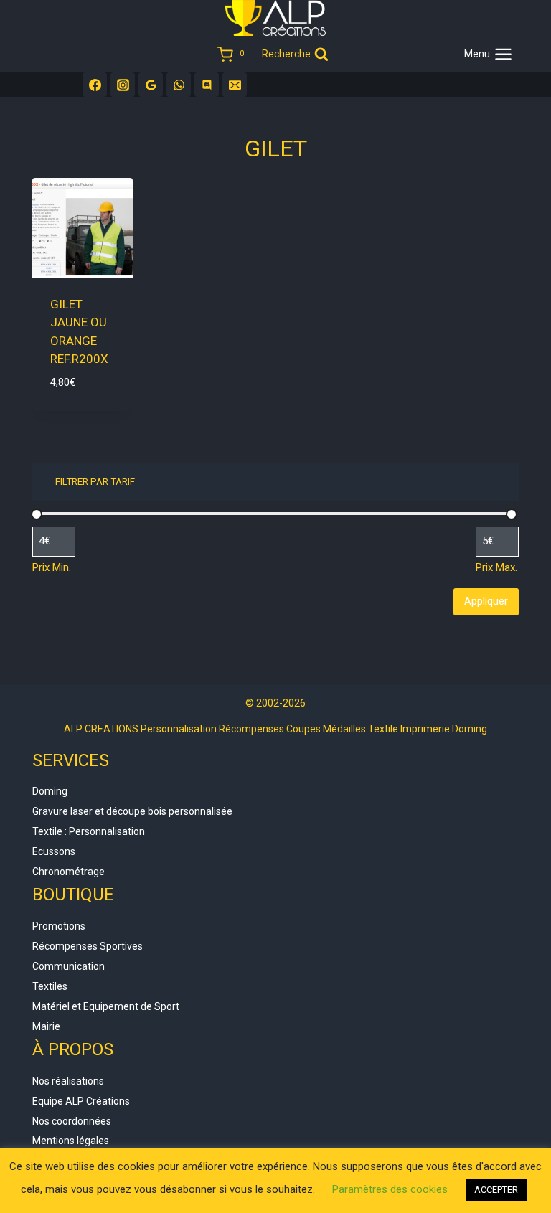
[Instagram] (122, 84)
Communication (68, 966)
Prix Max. (496, 567)
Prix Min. (51, 567)
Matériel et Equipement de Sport (105, 1006)
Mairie (46, 1026)
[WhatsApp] (178, 84)
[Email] (234, 84)
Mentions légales (70, 1140)
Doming (49, 791)
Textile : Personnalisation (88, 831)
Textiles (49, 986)
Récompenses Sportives (87, 946)
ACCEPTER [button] (496, 1189)
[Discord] (206, 84)
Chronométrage (68, 871)
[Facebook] (95, 84)
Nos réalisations (68, 1081)
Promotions (58, 926)
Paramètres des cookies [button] (390, 1189)
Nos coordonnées (71, 1121)
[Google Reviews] (150, 84)
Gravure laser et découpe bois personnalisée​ (132, 811)
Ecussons (53, 851)
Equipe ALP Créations (81, 1101)
